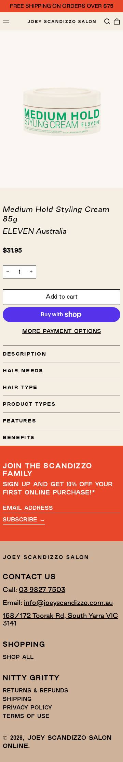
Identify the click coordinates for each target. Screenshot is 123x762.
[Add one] (31, 271)
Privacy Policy (27, 707)
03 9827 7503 (42, 589)
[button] (107, 21)
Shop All (18, 656)
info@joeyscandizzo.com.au (68, 602)
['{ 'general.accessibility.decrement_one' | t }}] (8, 271)
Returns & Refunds (35, 690)
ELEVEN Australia (35, 231)
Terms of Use (26, 716)
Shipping (17, 698)
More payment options (61, 331)
